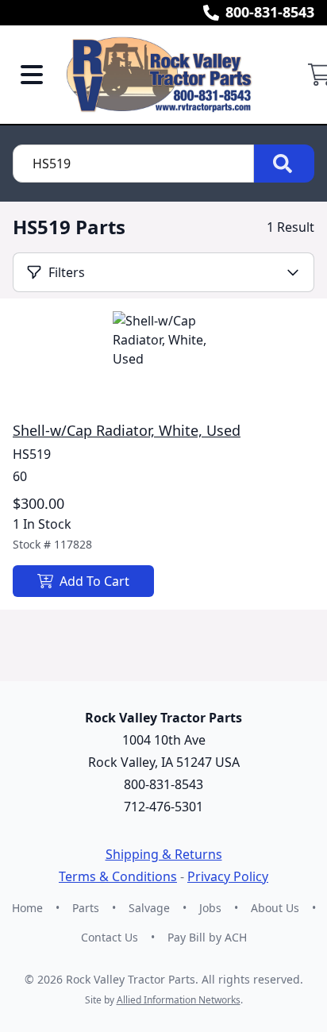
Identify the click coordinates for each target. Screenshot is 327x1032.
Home (27, 907)
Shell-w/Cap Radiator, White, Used (126, 430)
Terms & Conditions (118, 876)
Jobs (210, 907)
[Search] (284, 163)
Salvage (149, 907)
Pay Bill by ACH (207, 937)
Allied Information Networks (178, 1000)
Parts (85, 907)
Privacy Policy (227, 876)
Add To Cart (94, 581)
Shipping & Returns (164, 854)
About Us (275, 907)
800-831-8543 (269, 11)
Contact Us (109, 937)
